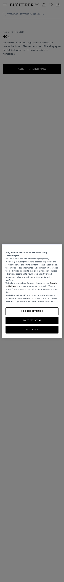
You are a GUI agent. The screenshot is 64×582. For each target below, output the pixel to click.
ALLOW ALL (32, 329)
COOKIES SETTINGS (32, 311)
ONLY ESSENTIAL (32, 320)
